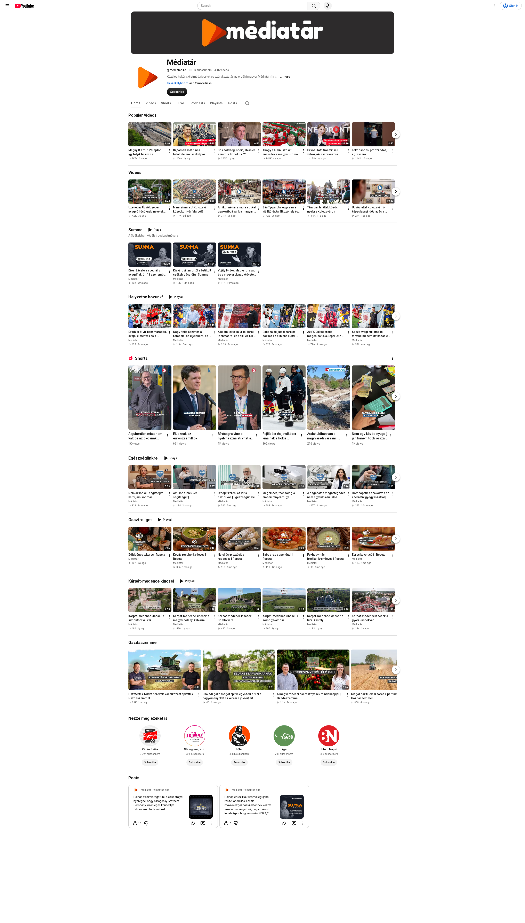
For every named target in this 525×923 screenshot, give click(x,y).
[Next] (396, 134)
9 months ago (161, 790)
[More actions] (169, 151)
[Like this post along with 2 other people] (226, 823)
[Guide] (7, 5)
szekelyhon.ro (179, 83)
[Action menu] (211, 823)
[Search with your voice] (328, 6)
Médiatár (133, 278)
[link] (173, 807)
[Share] (193, 823)
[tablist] (262, 103)
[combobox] (253, 5)
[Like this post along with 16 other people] (135, 823)
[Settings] (494, 5)
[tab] (136, 103)
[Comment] (203, 823)
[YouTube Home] (24, 5)
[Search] (313, 6)
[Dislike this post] (146, 823)
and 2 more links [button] (200, 83)
